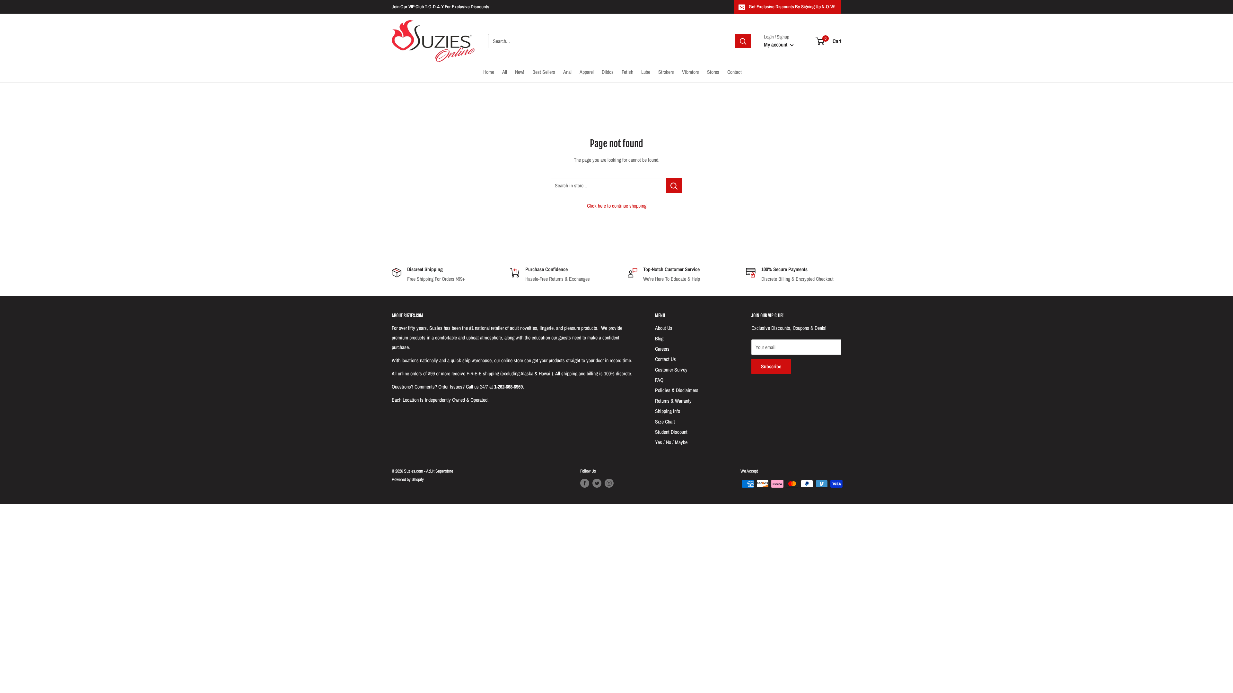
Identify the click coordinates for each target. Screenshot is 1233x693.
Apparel (587, 71)
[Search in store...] (674, 185)
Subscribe (771, 366)
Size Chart (665, 421)
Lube (645, 71)
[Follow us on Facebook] (584, 483)
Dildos (608, 71)
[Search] (743, 41)
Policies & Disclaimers (676, 390)
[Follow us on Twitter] (596, 483)
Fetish (627, 71)
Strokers (666, 71)
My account (776, 44)
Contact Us (665, 359)
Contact (734, 71)
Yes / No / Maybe (671, 442)
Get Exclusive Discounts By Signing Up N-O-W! (792, 6)
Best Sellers (543, 71)
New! (519, 71)
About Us (663, 327)
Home (488, 71)
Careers (662, 348)
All (504, 71)
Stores (713, 71)
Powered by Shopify (408, 479)
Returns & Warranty (673, 400)
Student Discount (671, 431)
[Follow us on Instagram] (609, 483)
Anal (567, 71)
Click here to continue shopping (616, 205)
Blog (659, 338)
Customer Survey (671, 369)
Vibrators (690, 71)
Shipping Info (667, 411)
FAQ (659, 379)
